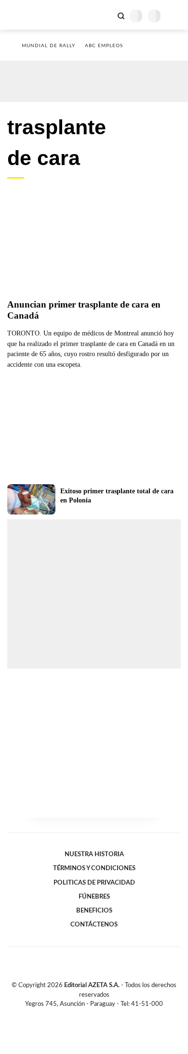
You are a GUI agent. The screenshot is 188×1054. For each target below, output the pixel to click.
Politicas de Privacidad (94, 883)
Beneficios (94, 910)
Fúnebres (94, 897)
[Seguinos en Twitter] (90, 1015)
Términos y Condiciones (94, 868)
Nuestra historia (94, 854)
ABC (25, 15)
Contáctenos (94, 924)
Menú (175, 16)
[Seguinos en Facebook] (80, 1015)
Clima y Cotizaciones (104, 15)
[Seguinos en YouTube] (100, 1015)
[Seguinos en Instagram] (110, 1015)
